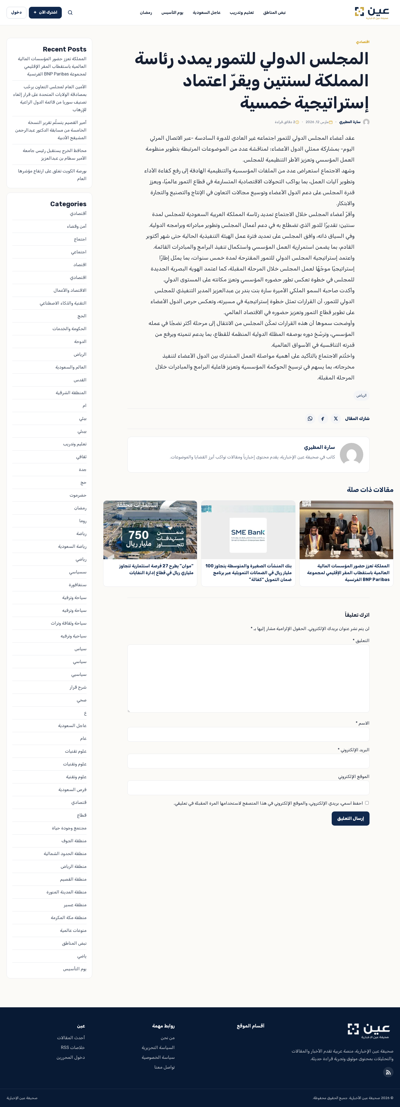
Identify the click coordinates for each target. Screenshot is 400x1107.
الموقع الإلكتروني (354, 776)
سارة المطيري (350, 122)
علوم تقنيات (76, 751)
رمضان (146, 12)
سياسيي (79, 674)
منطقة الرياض (74, 866)
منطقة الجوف (74, 840)
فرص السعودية (73, 789)
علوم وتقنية (76, 776)
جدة (83, 469)
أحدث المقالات (71, 1037)
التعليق (361, 640)
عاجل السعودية (206, 12)
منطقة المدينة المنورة (67, 892)
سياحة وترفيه (74, 610)
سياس (81, 648)
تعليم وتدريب (242, 12)
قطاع (82, 815)
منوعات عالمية (73, 930)
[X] (336, 418)
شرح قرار (78, 687)
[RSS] (388, 1072)
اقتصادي (363, 42)
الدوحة (80, 341)
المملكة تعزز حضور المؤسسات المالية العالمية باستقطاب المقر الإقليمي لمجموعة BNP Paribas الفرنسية (348, 572)
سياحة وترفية (74, 597)
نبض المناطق (274, 12)
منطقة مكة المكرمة (69, 917)
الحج (82, 315)
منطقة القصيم (73, 879)
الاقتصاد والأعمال (70, 290)
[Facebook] (323, 418)
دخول (16, 12)
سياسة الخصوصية (158, 1057)
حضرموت (78, 495)
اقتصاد (80, 264)
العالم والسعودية (71, 367)
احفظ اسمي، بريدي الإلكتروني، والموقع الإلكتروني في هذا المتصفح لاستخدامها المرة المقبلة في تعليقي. (268, 803)
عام (83, 738)
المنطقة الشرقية (71, 392)
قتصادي (79, 802)
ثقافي (81, 456)
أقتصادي (78, 213)
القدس (80, 379)
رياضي (81, 559)
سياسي (80, 661)
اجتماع (80, 239)
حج (84, 482)
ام (85, 405)
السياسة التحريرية (158, 1047)
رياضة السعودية (72, 546)
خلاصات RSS (73, 1047)
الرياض (361, 395)
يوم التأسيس (172, 12)
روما (83, 520)
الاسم (363, 723)
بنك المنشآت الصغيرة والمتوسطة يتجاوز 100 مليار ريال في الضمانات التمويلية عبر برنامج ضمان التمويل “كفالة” (248, 572)
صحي (82, 699)
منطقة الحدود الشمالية (65, 853)
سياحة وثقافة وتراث (69, 623)
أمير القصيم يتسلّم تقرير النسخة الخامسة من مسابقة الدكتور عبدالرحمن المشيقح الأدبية (51, 130)
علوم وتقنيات (75, 764)
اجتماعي (79, 251)
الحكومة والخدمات (70, 328)
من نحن (168, 1037)
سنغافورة (78, 584)
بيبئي (82, 431)
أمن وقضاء (77, 226)
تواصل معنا (164, 1067)
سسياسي (78, 571)
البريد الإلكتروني (354, 749)
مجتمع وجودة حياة (69, 828)
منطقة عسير (75, 904)
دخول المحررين (71, 1057)
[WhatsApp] (310, 418)
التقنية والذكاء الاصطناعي (63, 303)
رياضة (81, 533)
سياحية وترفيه (74, 635)
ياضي (82, 956)
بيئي (83, 418)
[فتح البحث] (70, 13)
